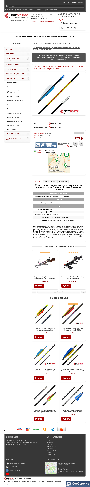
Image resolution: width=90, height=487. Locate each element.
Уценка (9, 49)
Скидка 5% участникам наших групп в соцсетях (22, 442)
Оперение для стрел (14, 113)
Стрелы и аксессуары (15, 78)
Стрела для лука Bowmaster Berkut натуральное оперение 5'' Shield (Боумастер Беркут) (72, 371)
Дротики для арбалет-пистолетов (14, 91)
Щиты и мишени (12, 134)
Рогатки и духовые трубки (13, 139)
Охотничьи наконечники (15, 101)
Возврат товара (52, 450)
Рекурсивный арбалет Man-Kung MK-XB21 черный (72, 277)
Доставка (18, 10)
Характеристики (50, 181)
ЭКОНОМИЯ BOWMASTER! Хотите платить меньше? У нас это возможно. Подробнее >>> (58, 68)
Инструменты (12, 129)
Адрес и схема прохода (17, 463)
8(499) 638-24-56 (70, 14)
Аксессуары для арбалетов (12, 59)
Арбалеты (10, 54)
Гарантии (39, 10)
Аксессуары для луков (15, 74)
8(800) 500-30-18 (43, 14)
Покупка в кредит (52, 446)
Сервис (31, 10)
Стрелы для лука (13, 83)
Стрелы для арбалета (14, 87)
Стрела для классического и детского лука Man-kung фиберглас (45, 330)
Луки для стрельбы (13, 65)
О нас (49, 440)
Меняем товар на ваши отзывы (16, 440)
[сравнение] (81, 143)
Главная (35, 43)
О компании (9, 10)
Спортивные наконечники (16, 105)
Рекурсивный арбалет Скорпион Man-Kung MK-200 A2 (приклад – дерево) (45, 278)
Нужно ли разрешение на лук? (16, 444)
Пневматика (11, 69)
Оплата (25, 10)
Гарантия (50, 448)
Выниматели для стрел (15, 121)
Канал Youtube (15, 474)
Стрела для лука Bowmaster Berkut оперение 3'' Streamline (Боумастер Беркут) (45, 371)
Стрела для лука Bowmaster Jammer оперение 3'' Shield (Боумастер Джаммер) (73, 411)
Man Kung (48, 133)
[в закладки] (75, 143)
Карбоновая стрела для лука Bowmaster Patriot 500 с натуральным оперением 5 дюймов (73, 331)
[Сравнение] (69, 2)
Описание (37, 181)
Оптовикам (53, 10)
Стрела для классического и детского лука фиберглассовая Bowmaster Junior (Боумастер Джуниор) (45, 412)
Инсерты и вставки (13, 117)
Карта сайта (51, 454)
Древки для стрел (13, 125)
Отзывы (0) (63, 181)
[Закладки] (64, 2)
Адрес (46, 10)
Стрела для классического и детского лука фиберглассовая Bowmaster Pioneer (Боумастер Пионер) (56, 48)
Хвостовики (11, 109)
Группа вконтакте (15, 470)
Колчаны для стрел (13, 97)
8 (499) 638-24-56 (15, 467)
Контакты (50, 452)
